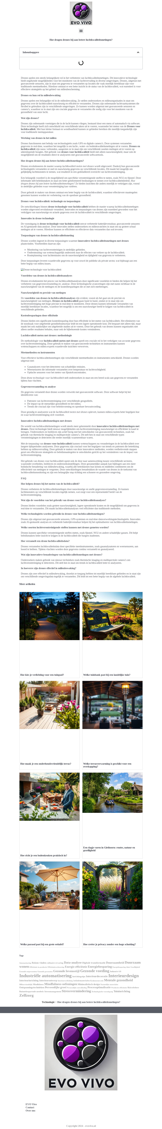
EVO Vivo (31, 1104)
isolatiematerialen (81, 980)
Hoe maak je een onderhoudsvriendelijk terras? (45, 763)
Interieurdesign (123, 975)
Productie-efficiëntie (119, 988)
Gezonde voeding (94, 971)
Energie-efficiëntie (76, 966)
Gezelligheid (135, 967)
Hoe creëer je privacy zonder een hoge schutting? (109, 944)
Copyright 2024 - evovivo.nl (81, 1126)
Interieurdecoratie (97, 976)
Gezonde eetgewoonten (28, 971)
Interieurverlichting (65, 981)
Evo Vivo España (95, 1104)
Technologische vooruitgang (102, 992)
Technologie (48, 1002)
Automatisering (25, 963)
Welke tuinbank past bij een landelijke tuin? (106, 674)
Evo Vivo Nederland (97, 1111)
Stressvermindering (76, 991)
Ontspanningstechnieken (31, 987)
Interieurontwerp (48, 980)
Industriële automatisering (45, 975)
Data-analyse (73, 962)
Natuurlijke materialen (109, 984)
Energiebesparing (100, 966)
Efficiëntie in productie (38, 967)
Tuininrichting (122, 991)
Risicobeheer (133, 987)
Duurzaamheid (115, 962)
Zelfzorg (26, 995)
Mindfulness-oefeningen (60, 984)
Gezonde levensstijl (66, 971)
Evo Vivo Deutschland (98, 1097)
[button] (81, 30)
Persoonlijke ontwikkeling (77, 988)
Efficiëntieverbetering (56, 967)
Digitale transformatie (93, 963)
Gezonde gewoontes (45, 971)
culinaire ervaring (55, 963)
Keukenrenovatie (96, 981)
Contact (30, 1107)
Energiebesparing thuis (121, 967)
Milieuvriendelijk (25, 984)
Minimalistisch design (89, 984)
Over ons (30, 1110)
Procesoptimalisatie (99, 987)
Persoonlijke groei (55, 987)
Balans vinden (39, 963)
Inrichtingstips (78, 976)
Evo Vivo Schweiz (95, 1118)
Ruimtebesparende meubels (31, 991)
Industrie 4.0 (115, 971)
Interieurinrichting (29, 980)
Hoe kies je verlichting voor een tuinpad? (42, 674)
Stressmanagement (52, 991)
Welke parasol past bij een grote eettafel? (42, 944)
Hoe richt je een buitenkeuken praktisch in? (43, 855)
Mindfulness (38, 984)
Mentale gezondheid (118, 980)
